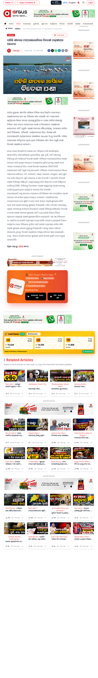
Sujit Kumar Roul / (58, 424)
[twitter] (52, 50)
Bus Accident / (11, 424)
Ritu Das (16, 51)
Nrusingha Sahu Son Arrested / (60, 500)
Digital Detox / (34, 424)
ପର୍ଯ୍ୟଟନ (53, 23)
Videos (8, 2)
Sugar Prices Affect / (82, 452)
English (72, 2)
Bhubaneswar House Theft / (60, 376)
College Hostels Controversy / (14, 528)
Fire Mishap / (10, 499)
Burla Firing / (56, 452)
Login (90, 2)
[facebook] (48, 50)
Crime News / (33, 452)
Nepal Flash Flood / (82, 527)
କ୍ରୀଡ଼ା (77, 23)
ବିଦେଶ (62, 23)
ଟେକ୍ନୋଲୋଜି (88, 23)
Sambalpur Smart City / (37, 376)
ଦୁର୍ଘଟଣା (36, 23)
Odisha (17, 29)
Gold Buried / (33, 527)
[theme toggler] (78, 3)
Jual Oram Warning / (59, 527)
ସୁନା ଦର (45, 23)
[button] (18, 333)
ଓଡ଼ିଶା (18, 23)
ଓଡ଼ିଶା (20, 246)
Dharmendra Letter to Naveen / (83, 425)
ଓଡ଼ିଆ (65, 2)
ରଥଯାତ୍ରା (27, 23)
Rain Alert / (9, 375)
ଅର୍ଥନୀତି (70, 23)
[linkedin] (59, 50)
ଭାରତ (11, 23)
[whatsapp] (55, 50)
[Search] (83, 2)
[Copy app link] (66, 50)
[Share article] (22, 384)
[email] (62, 50)
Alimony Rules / (80, 375)
